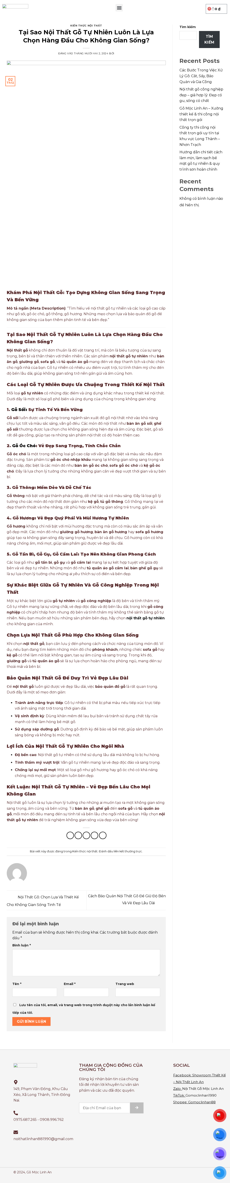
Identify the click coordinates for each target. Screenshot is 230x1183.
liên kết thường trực (128, 851)
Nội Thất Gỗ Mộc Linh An (203, 1088)
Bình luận (21, 945)
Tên (16, 984)
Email (69, 984)
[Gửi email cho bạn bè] (86, 835)
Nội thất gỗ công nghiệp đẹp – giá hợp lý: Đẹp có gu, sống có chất (201, 95)
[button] (119, 7)
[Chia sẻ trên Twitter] (78, 835)
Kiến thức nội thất (86, 25)
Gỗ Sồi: (18, 409)
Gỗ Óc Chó (23, 445)
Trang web (124, 984)
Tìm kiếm (187, 27)
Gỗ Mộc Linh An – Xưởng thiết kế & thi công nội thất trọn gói (201, 114)
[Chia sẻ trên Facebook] (70, 835)
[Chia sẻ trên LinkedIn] (102, 835)
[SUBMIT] (137, 1107)
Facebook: (182, 1075)
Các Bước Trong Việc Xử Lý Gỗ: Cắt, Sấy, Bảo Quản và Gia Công (201, 76)
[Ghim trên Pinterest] (94, 835)
